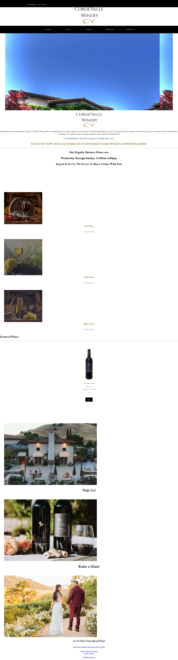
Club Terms (77, 647)
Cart (39, 4)
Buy (89, 400)
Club (84, 657)
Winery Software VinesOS (89, 651)
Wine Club (110, 29)
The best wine (89, 231)
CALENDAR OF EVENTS (75, 144)
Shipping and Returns (88, 647)
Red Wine (89, 226)
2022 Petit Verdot (89, 383)
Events (89, 29)
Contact (91, 653)
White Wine (89, 324)
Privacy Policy (100, 647)
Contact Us (130, 29)
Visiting (47, 29)
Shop (68, 29)
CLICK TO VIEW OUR (45, 144)
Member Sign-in (31, 4)
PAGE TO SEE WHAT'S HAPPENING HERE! (119, 144)
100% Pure (89, 277)
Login (86, 653)
